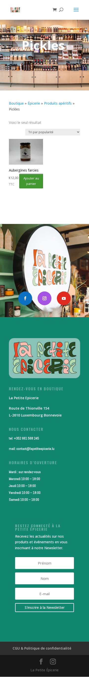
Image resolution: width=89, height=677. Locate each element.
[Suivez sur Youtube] (64, 298)
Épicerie (34, 103)
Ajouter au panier (31, 181)
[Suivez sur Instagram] (44, 298)
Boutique (16, 103)
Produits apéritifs (58, 103)
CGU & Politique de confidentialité (42, 648)
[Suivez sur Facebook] (25, 298)
